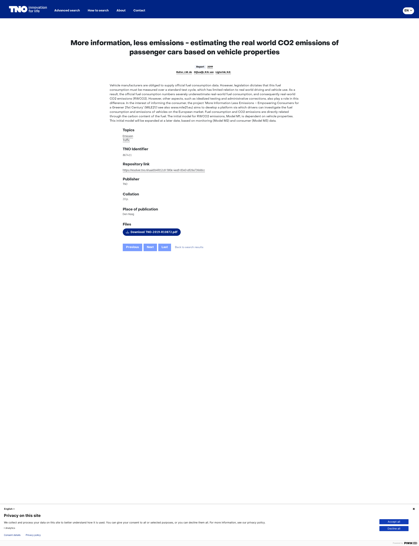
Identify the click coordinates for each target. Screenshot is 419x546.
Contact (139, 10)
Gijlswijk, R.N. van (204, 72)
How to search (98, 10)
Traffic (126, 140)
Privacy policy (33, 535)
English (8, 508)
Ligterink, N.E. (223, 72)
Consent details (12, 535)
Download (154, 232)
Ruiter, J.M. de (184, 72)
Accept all (394, 521)
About (121, 10)
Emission (128, 136)
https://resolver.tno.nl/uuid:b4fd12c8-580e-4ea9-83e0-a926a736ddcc (164, 170)
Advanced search (67, 10)
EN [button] (406, 10)
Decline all (394, 528)
